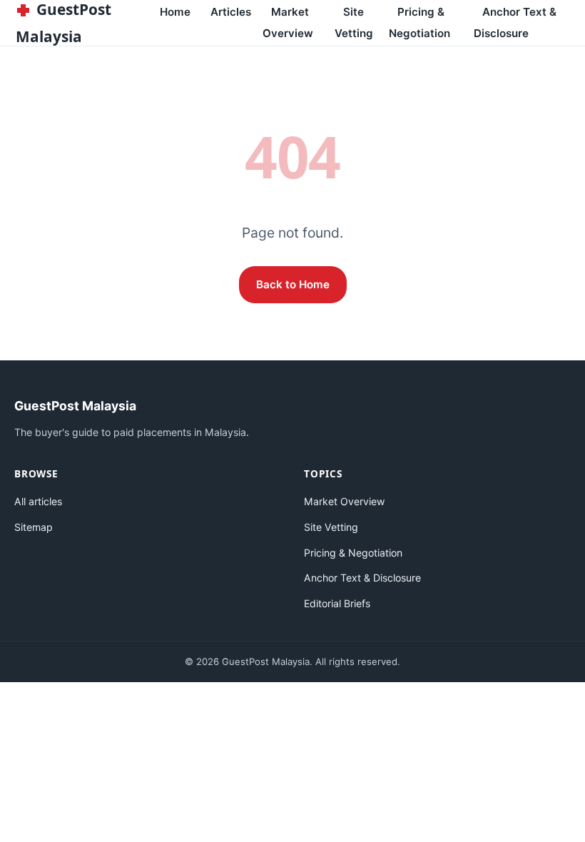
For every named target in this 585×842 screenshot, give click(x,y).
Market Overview (288, 22)
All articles (38, 501)
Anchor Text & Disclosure (515, 22)
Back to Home (293, 284)
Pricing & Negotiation (419, 22)
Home (175, 12)
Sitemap (33, 527)
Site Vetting (354, 22)
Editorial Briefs (337, 603)
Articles (230, 12)
